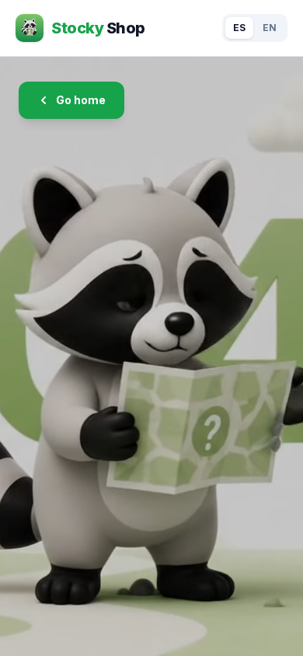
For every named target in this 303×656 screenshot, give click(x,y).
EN (270, 27)
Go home (81, 99)
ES (239, 27)
